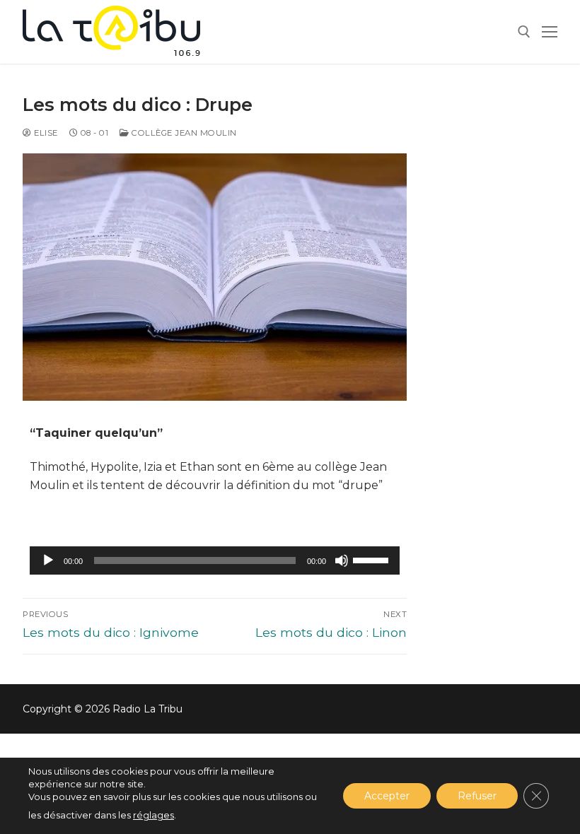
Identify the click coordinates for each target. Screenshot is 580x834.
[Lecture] (48, 560)
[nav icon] (549, 32)
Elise (45, 133)
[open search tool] (524, 31)
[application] (215, 560)
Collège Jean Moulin (183, 133)
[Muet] (342, 560)
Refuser (477, 795)
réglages (153, 815)
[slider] (373, 559)
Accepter (387, 795)
